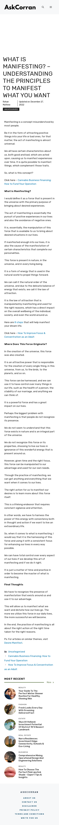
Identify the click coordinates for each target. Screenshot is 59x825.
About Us (29, 798)
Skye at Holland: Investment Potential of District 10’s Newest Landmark (31, 726)
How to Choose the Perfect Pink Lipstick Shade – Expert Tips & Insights (30, 773)
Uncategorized (11, 109)
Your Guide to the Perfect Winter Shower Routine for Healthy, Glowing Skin (31, 695)
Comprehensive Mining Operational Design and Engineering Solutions (31, 758)
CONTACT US (29, 802)
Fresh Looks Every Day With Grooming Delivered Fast (31, 710)
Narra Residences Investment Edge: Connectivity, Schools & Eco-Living (31, 742)
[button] (43, 7)
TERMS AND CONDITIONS (29, 814)
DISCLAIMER (29, 806)
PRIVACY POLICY (30, 810)
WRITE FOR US (29, 818)
